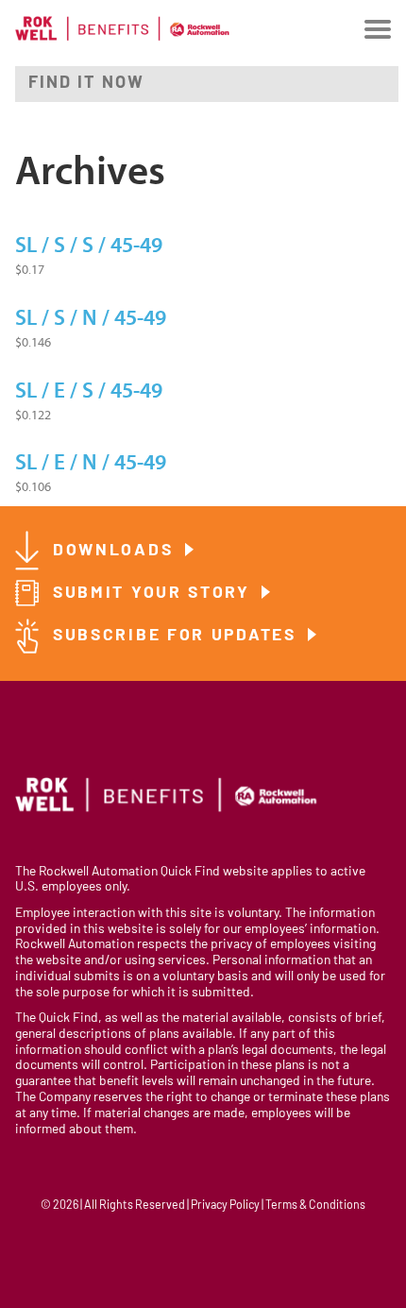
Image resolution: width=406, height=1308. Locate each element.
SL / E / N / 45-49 (90, 462)
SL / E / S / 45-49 (88, 391)
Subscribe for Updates (177, 636)
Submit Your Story (155, 594)
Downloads (116, 551)
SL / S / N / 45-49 (90, 318)
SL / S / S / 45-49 (88, 245)
